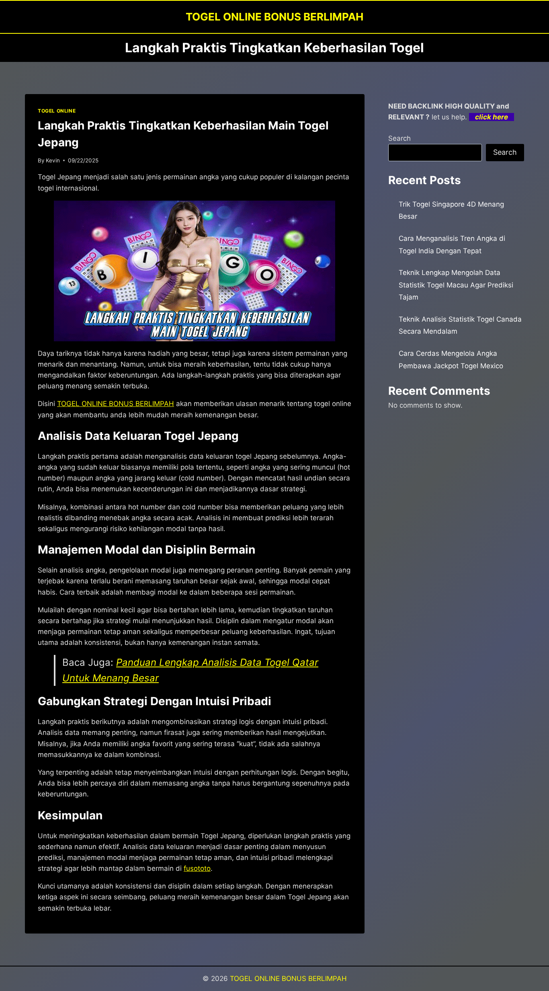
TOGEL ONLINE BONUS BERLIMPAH (288, 979)
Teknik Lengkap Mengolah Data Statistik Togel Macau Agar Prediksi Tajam (456, 285)
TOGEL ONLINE (57, 111)
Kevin (53, 160)
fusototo (197, 868)
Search (399, 138)
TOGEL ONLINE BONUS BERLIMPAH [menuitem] (115, 404)
